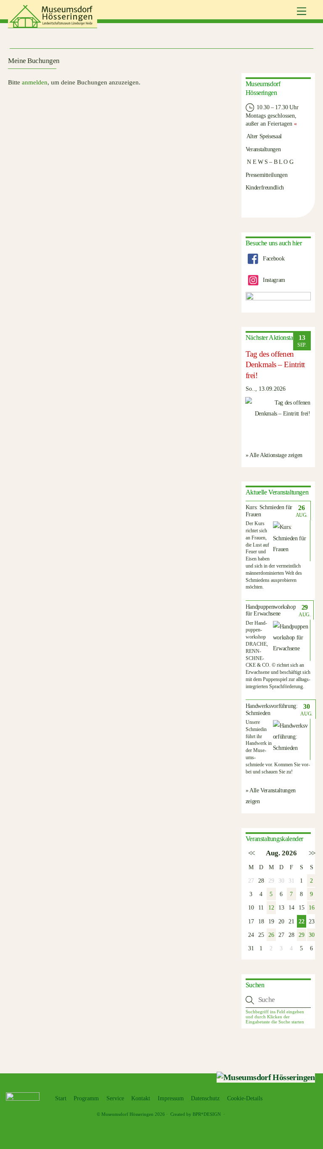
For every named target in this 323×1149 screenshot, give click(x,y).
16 (311, 907)
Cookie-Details (244, 1098)
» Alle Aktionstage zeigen (274, 455)
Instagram (273, 279)
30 (311, 934)
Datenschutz (205, 1098)
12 (271, 907)
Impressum (171, 1098)
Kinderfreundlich (265, 187)
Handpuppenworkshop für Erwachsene (271, 610)
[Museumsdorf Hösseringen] (52, 24)
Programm (86, 1098)
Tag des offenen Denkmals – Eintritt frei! (275, 364)
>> (311, 853)
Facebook (273, 258)
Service (115, 1098)
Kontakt (140, 1098)
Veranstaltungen (263, 149)
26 (271, 934)
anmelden (35, 82)
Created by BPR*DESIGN (195, 1114)
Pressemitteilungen (267, 174)
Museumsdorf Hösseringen (127, 1114)
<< (251, 853)
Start (60, 1098)
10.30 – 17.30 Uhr (277, 107)
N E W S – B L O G (270, 161)
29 (301, 934)
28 (261, 880)
